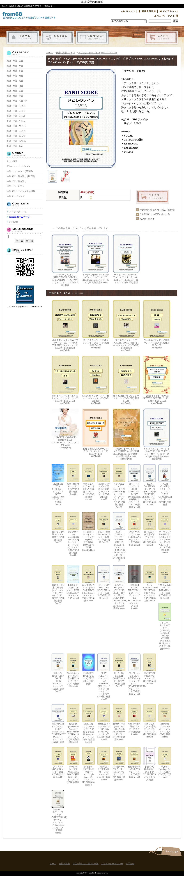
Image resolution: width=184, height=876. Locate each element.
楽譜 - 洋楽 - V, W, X (16, 141)
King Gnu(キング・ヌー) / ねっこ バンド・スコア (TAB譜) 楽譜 (95, 398)
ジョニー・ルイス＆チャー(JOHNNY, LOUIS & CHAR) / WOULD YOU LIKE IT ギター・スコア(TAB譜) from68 (165, 635)
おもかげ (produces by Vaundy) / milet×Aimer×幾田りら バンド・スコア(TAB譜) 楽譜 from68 (73, 733)
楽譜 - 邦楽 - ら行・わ (17, 100)
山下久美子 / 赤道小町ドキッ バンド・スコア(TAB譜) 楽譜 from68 (149, 538)
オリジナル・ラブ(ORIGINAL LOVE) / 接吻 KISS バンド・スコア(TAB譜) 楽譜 (73, 774)
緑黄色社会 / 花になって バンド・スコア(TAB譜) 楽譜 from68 (126, 398)
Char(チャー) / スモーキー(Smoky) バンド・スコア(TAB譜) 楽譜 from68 (119, 773)
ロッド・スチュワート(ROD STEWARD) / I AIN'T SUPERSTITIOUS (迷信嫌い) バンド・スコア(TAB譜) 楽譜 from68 (134, 496)
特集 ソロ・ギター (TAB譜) (20, 171)
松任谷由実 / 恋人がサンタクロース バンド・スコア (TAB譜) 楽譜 (95, 451)
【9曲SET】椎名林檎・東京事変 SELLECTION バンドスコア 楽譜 (149, 773)
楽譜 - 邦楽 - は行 (15, 85)
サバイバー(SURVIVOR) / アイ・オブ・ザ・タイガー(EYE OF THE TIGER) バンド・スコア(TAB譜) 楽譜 (126, 278)
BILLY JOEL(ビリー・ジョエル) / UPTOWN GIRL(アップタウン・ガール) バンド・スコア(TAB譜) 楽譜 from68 (103, 686)
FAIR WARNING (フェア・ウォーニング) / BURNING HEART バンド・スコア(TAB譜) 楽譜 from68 (149, 494)
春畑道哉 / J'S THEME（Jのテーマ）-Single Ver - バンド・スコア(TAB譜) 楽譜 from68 (88, 775)
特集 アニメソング (15, 196)
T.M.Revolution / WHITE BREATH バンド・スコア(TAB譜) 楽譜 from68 (164, 591)
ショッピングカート (161, 37)
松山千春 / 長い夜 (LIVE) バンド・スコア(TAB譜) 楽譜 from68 (134, 771)
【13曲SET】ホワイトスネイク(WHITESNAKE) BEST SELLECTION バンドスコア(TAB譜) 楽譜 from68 (126, 452)
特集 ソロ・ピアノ (15, 186)
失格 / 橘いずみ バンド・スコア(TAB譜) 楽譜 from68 (73, 489)
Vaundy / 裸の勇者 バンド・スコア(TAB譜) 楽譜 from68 (134, 729)
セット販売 (12, 161)
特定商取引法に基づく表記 (85, 863)
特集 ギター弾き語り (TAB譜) (21, 176)
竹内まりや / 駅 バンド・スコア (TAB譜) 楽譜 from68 (58, 536)
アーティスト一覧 (18, 212)
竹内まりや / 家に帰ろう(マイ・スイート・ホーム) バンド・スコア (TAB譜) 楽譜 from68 (58, 594)
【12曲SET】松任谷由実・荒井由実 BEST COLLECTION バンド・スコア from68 (65, 441)
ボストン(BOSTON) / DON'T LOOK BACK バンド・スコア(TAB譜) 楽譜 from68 (58, 682)
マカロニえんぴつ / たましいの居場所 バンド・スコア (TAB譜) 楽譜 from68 (88, 492)
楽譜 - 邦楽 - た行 (15, 75)
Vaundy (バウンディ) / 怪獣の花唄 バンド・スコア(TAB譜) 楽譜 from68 (73, 679)
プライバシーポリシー (112, 863)
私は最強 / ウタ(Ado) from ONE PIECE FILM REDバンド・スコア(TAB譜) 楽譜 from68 (88, 593)
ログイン (128, 11)
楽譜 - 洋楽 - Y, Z (14, 146)
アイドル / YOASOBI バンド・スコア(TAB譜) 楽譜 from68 (58, 771)
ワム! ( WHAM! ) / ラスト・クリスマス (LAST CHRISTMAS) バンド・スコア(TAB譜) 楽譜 (164, 494)
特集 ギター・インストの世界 (21, 191)
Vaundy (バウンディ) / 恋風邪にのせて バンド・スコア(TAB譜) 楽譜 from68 (104, 492)
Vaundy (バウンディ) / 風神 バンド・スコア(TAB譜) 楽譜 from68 (156, 343)
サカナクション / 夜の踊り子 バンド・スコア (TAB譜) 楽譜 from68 (96, 343)
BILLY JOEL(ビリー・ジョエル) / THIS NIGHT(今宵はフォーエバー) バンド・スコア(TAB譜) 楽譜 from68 (157, 452)
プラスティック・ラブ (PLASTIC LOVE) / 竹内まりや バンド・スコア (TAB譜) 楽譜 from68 (126, 344)
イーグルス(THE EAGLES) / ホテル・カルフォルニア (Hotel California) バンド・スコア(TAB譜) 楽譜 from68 (95, 278)
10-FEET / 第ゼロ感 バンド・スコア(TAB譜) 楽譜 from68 (149, 678)
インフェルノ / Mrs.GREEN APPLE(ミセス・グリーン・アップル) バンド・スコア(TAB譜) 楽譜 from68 (119, 496)
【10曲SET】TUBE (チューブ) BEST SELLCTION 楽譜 (88, 678)
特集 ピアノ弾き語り (17, 181)
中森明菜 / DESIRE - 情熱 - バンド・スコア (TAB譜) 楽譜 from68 (103, 773)
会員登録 (147, 11)
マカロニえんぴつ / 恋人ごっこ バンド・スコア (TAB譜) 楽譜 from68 (149, 730)
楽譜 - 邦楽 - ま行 (15, 91)
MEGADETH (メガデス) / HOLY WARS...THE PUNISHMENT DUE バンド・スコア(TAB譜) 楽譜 (58, 733)
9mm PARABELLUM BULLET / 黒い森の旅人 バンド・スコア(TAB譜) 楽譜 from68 (149, 593)
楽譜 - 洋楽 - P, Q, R (16, 131)
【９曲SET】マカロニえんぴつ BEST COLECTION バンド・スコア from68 (73, 591)
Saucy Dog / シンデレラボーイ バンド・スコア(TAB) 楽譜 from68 (165, 730)
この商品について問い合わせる (155, 214)
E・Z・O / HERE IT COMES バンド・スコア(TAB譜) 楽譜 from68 (119, 679)
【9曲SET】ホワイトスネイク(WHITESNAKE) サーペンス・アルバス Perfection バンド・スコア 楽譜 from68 (58, 821)
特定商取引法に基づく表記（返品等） (158, 210)
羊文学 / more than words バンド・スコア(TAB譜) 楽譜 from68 (103, 536)
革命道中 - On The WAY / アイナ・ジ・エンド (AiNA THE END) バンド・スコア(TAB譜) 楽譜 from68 (65, 344)
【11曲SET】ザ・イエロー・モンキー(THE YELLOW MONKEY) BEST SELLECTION (88, 540)
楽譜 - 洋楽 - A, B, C (16, 105)
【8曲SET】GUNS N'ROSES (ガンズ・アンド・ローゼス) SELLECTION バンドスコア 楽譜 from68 (134, 597)
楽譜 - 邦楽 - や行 (15, 96)
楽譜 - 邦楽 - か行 (15, 65)
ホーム (22, 37)
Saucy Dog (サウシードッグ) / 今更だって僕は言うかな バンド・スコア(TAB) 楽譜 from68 (88, 733)
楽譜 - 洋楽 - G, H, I (16, 116)
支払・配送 (57, 37)
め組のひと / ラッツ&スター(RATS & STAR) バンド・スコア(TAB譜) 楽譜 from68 (103, 732)
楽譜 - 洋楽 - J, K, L (16, 121)
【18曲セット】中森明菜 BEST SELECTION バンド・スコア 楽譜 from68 (156, 398)
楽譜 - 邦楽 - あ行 (15, 60)
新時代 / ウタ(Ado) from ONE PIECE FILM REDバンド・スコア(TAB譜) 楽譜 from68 (119, 732)
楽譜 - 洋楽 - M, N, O (16, 125)
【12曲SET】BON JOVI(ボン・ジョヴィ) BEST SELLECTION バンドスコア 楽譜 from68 (58, 494)
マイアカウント (169, 11)
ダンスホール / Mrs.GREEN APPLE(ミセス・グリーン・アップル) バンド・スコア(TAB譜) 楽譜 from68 (73, 543)
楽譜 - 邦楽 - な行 (15, 80)
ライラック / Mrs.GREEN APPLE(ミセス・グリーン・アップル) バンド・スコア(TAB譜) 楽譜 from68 (165, 542)
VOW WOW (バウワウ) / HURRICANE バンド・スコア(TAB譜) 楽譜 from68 (134, 538)
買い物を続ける (147, 218)
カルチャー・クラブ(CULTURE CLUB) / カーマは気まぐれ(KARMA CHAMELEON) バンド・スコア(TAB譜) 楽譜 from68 (119, 597)
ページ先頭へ (171, 851)
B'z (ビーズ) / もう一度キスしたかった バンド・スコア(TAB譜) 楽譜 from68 (65, 398)
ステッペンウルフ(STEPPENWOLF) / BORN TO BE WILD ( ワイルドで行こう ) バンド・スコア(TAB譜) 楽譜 (65, 279)
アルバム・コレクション (18, 166)
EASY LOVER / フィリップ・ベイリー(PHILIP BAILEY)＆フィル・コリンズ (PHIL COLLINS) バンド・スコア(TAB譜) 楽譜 (119, 545)
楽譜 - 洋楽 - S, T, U (16, 136)
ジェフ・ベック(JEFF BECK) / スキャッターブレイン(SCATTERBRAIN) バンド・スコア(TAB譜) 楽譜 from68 (134, 683)
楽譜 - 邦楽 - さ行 (15, 71)
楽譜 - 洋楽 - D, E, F (16, 111)
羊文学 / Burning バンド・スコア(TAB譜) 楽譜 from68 (164, 771)
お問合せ (92, 37)
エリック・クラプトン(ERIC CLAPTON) (97, 52)
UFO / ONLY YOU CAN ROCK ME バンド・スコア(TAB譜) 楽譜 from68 (103, 591)
